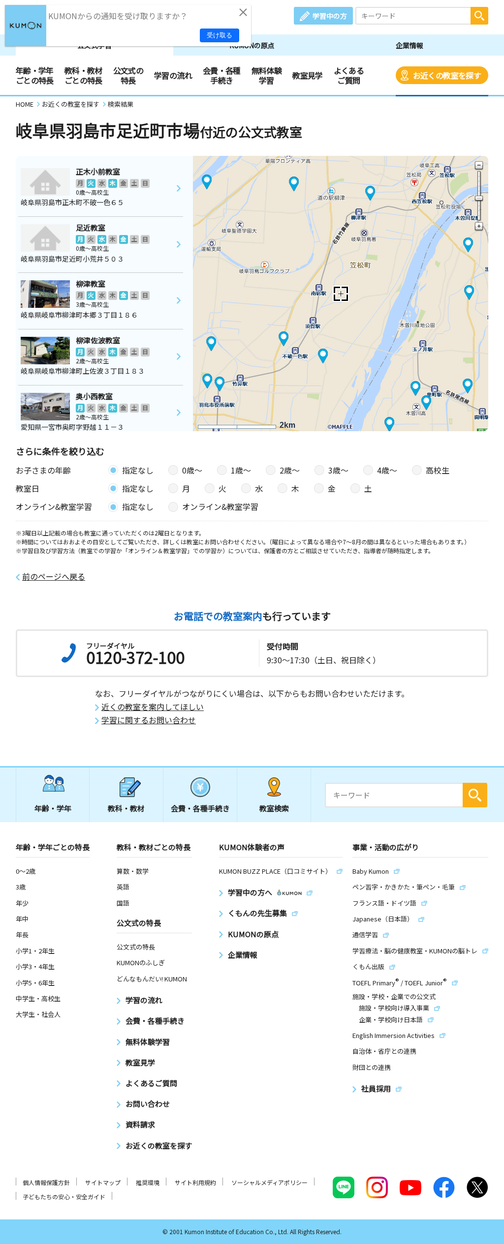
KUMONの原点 (252, 45)
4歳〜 (387, 470)
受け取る (219, 35)
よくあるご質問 (349, 75)
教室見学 (307, 75)
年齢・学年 (52, 808)
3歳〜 (338, 470)
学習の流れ (173, 75)
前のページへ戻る (53, 576)
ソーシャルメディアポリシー (269, 1182)
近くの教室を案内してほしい (152, 707)
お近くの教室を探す (447, 75)
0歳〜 (192, 470)
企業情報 (409, 45)
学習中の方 (330, 16)
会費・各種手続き (222, 75)
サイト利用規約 (195, 1182)
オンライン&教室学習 (220, 506)
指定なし (138, 470)
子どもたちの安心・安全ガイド (64, 1196)
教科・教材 (126, 808)
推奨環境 (147, 1182)
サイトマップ (103, 1182)
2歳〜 (290, 470)
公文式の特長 (128, 75)
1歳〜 (241, 470)
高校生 (437, 470)
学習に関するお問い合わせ (148, 720)
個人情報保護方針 (46, 1182)
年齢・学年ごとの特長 (35, 75)
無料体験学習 (267, 75)
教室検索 (274, 808)
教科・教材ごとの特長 (83, 75)
